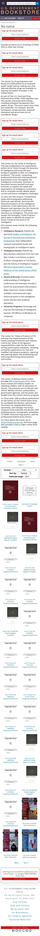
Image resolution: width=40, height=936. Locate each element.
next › (32, 461)
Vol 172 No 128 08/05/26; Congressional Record (10, 760)
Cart (35, 18)
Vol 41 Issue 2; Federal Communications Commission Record (10, 506)
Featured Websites (20, 919)
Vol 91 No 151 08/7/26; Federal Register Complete (10, 633)
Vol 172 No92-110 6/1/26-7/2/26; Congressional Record (29, 697)
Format (7, 470)
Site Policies (20, 902)
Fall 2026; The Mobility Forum (29, 505)
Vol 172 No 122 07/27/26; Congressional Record (10, 824)
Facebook (13, 930)
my (8, 18)
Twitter (16, 930)
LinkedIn (30, 930)
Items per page (16, 476)
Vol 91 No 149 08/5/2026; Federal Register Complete (10, 538)
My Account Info (20, 909)
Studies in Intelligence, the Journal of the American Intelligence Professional (20, 237)
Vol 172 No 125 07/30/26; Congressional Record (10, 665)
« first (9, 461)
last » (21, 464)
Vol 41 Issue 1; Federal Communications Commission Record (29, 538)
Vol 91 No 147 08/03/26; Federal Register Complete (29, 760)
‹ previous (21, 461)
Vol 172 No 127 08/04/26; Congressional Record (10, 728)
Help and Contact (20, 905)
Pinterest (27, 930)
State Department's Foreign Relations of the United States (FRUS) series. (20, 270)
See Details (20, 879)
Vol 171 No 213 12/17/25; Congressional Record (29, 665)
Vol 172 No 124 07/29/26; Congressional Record (29, 601)
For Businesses (20, 912)
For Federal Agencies (20, 916)
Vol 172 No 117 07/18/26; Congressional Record (10, 601)
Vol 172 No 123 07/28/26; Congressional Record (10, 570)
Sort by (13, 473)
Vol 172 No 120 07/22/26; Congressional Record (29, 728)
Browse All (11, 22)
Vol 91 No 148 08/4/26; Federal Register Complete (29, 792)
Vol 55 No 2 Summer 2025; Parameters (30, 824)
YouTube (23, 930)
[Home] (20, 13)
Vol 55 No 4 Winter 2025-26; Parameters (30, 856)
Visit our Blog (20, 927)
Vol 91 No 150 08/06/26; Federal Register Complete (29, 570)
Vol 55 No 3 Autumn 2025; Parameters (10, 856)
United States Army (21, 381)
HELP (21, 18)
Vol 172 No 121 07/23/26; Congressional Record (10, 792)
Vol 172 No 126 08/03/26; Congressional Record (10, 697)
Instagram (20, 930)
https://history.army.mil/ (12, 422)
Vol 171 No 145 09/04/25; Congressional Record (29, 633)
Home (3, 22)
